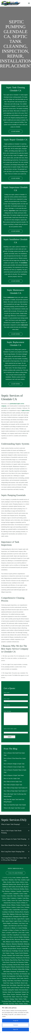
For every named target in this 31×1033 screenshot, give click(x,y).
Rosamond (13, 971)
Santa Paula (25, 980)
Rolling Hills (21, 969)
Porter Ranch (6, 962)
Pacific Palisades (23, 953)
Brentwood (16, 889)
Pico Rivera (26, 957)
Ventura (21, 1003)
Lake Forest (22, 923)
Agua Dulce (5, 880)
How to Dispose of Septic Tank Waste (14, 775)
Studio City (11, 992)
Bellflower (5, 886)
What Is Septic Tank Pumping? (10, 824)
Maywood (17, 939)
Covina (4, 900)
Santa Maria (10, 980)
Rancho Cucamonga (7, 964)
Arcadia (9, 882)
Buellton (22, 889)
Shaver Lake (24, 983)
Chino (14, 896)
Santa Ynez (6, 983)
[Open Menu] (29, 3)
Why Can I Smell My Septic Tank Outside (15, 805)
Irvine (3, 918)
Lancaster (4, 930)
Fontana (18, 905)
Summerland (17, 992)
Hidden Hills (5, 914)
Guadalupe (5, 912)
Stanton (16, 990)
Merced (23, 939)
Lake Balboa (14, 923)
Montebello (20, 944)
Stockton (4, 992)
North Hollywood (6, 951)
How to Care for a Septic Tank (12, 778)
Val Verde (5, 1003)
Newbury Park (25, 946)
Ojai (4, 953)
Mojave (3, 944)
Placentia (7, 960)
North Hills (25, 948)
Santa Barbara (12, 978)
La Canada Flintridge (21, 928)
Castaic (25, 893)
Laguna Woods (17, 921)
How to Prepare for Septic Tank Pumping (13, 839)
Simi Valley (26, 985)
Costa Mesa (25, 898)
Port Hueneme (20, 962)
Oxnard (17, 953)
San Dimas (16, 973)
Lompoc (4, 935)
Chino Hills (20, 896)
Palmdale (9, 955)
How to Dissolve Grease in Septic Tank (14, 767)
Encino (8, 905)
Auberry (22, 882)
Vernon (26, 1003)
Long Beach (16, 935)
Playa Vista (21, 960)
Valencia (19, 1001)
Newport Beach (12, 948)
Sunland (24, 992)
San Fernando (23, 973)
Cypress (20, 900)
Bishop (8, 889)
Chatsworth (9, 896)
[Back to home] (10, 3)
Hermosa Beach (19, 912)
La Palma (10, 930)
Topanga (25, 996)
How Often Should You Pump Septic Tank (14, 845)
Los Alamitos (23, 935)
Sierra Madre (13, 985)
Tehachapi (18, 994)
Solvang (4, 987)
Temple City (25, 994)
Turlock (21, 999)
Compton (19, 898)
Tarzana (13, 994)
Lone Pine (9, 935)
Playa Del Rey (13, 960)
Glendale (26, 907)
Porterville (13, 962)
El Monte (23, 902)
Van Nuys (11, 1003)
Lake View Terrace (22, 925)
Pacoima (4, 955)
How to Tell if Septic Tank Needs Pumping (11, 832)
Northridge (15, 951)
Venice (16, 1003)
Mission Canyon (10, 941)
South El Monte (15, 987)
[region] (15, 1019)
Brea (11, 889)
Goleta (10, 909)
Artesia (17, 882)
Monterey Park (6, 946)
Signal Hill (20, 985)
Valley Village (25, 1001)
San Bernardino (21, 971)
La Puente (16, 930)
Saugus (12, 983)
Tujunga (12, 999)
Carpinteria (16, 893)
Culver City (14, 900)
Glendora (5, 909)
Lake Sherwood (12, 925)
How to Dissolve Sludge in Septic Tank (14, 763)
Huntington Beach (7, 916)
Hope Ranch (25, 914)
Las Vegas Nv (23, 930)
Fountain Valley (25, 905)
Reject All (15, 1029)
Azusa (26, 882)
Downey (13, 902)
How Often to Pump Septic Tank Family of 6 (15, 788)
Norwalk (20, 951)
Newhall (5, 948)
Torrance (6, 999)
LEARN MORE (15, 131)
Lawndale (8, 932)
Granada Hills (16, 909)
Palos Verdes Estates (18, 955)
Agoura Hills (24, 877)
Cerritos (4, 896)
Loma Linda (21, 932)
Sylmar (8, 994)
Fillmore (13, 905)
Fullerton (8, 907)
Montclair (14, 944)
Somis (8, 987)
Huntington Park (17, 916)
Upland (14, 1001)
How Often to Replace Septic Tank (13, 784)
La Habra (24, 921)
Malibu (21, 937)
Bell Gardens (12, 886)
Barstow (19, 884)
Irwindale (8, 918)
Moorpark (13, 946)
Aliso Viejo (17, 880)
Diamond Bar (7, 902)
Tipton (13, 996)
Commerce (13, 898)
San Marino (19, 976)
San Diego (10, 973)
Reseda (27, 967)
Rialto (3, 969)
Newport (19, 948)
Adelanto (18, 877)
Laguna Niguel (9, 921)
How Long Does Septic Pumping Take (12, 851)
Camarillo (18, 891)
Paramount (7, 957)
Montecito (26, 944)
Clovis (4, 898)
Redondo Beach (20, 967)
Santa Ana (5, 978)
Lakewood (6, 928)
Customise (15, 1025)
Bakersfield (5, 884)
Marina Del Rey (10, 939)
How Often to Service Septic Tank (13, 781)
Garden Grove (20, 907)
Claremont (26, 896)
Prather (26, 962)
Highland (12, 914)
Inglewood (25, 916)
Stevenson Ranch (23, 990)
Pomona (27, 960)
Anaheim (23, 880)
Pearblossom (19, 957)
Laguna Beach (20, 918)
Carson (21, 893)
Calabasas (12, 891)
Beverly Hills (19, 886)
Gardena (13, 907)
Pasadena (12, 957)
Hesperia (26, 912)
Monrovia (8, 944)
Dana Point (26, 900)
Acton (13, 877)
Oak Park (26, 951)
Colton (8, 898)
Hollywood (18, 914)
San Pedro (25, 976)
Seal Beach (17, 983)
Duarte (18, 902)
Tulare (16, 999)
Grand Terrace (24, 909)
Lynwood (15, 937)
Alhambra (11, 880)
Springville (11, 990)
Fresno (3, 907)
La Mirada (12, 928)
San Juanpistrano (11, 976)
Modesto (25, 941)
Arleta (13, 882)
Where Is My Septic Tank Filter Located (14, 808)
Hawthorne (11, 912)
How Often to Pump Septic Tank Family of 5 (15, 791)
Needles (18, 946)
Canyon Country (7, 893)
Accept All (15, 1020)
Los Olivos (10, 937)
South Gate (22, 987)
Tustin (24, 999)
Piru (3, 960)
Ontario (8, 953)
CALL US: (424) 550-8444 (15, 873)
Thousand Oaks (7, 996)
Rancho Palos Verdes (18, 964)
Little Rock (14, 932)
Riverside (14, 969)
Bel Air (24, 884)
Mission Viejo (19, 941)
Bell (27, 884)
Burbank (7, 891)
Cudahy (9, 900)
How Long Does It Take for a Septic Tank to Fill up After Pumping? (14, 859)
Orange (12, 953)
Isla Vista (13, 918)
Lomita (27, 932)
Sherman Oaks (5, 985)
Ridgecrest (8, 969)
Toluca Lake (19, 996)
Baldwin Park (12, 884)
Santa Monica (17, 980)
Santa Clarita (20, 978)
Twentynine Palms (6, 1001)
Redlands (13, 967)
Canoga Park (25, 891)
